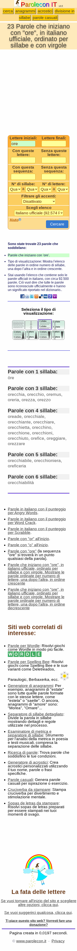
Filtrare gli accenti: (38, 196)
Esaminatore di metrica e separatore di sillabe (30, 733)
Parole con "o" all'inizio (28, 545)
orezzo (44, 399)
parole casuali (45, 17)
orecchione (19, 432)
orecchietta (19, 427)
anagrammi (25, 11)
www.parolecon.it (31, 941)
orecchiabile (20, 460)
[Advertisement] (38, 92)
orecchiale (34, 416)
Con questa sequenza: (23, 169)
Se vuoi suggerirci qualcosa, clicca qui (38, 912)
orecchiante (19, 422)
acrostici (45, 11)
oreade (15, 416)
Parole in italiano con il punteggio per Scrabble (37, 531)
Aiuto (14, 220)
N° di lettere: (53, 184)
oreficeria (17, 465)
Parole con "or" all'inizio (28, 539)
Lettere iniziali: (23, 138)
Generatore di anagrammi (30, 686)
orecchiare (43, 422)
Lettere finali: (54, 138)
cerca (8, 11)
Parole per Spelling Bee (28, 662)
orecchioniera (47, 460)
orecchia (16, 394)
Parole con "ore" (22, 551)
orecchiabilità (21, 482)
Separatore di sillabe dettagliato (35, 714)
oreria (13, 399)
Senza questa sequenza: (54, 169)
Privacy (58, 941)
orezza (28, 399)
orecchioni (42, 432)
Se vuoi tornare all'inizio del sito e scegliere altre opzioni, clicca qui (38, 903)
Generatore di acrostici (28, 762)
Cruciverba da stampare (29, 789)
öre (11, 377)
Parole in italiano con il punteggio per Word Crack (37, 521)
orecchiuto (18, 438)
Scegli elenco (39, 208)
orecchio (35, 394)
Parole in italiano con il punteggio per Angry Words (37, 511)
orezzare (16, 443)
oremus (53, 394)
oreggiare (56, 438)
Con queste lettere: (23, 153)
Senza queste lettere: (54, 153)
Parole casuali (20, 779)
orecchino (41, 427)
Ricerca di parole (23, 752)
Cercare (57, 224)
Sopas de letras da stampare (33, 803)
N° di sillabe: (23, 184)
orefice (37, 438)
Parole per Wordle (24, 646)
